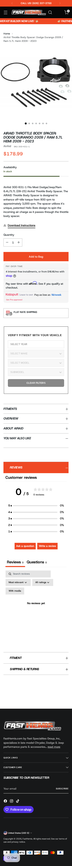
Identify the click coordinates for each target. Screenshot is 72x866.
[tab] (36, 562)
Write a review (47, 546)
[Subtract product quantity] (7, 242)
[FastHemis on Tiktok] (18, 801)
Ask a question (25, 546)
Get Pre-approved (14, 299)
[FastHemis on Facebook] (5, 801)
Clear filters (36, 383)
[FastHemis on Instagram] (12, 801)
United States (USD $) (18, 833)
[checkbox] (15, 591)
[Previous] (12, 3)
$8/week (56, 294)
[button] (36, 506)
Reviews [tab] (15, 561)
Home (6, 33)
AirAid (7, 146)
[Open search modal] (50, 12)
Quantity (8, 234)
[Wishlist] (58, 12)
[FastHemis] (28, 12)
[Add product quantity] (18, 242)
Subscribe (62, 788)
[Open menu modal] (5, 12)
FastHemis (27, 838)
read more (54, 747)
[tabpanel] (36, 608)
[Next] (60, 3)
